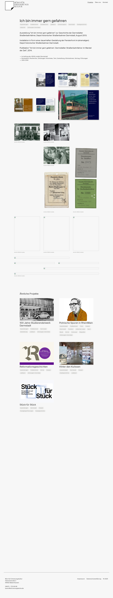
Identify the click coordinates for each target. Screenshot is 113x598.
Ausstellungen (24, 24)
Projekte (90, 2)
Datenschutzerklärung (94, 579)
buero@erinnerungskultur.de (14, 588)
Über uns (98, 2)
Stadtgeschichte (81, 24)
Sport (89, 329)
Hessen (88, 326)
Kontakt (105, 2)
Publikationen (34, 24)
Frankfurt (70, 329)
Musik (61, 332)
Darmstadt (72, 24)
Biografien (82, 332)
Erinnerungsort (62, 24)
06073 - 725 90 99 (11, 586)
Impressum (81, 579)
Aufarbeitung (23, 332)
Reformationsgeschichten (34, 366)
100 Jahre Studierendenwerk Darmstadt (35, 324)
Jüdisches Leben (80, 329)
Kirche (67, 332)
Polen (81, 326)
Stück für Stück (28, 404)
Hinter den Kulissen (69, 366)
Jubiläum (53, 24)
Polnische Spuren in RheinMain (76, 322)
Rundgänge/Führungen (26, 411)
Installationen (44, 24)
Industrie (22, 27)
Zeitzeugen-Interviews (34, 27)
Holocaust (74, 332)
